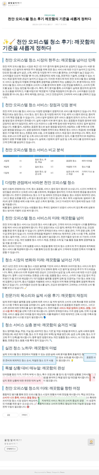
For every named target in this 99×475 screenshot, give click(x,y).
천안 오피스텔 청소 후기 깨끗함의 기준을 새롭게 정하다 (49, 19)
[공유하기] (12, 415)
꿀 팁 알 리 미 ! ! (15, 3)
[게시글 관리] (15, 415)
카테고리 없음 (49, 15)
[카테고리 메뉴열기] (94, 4)
